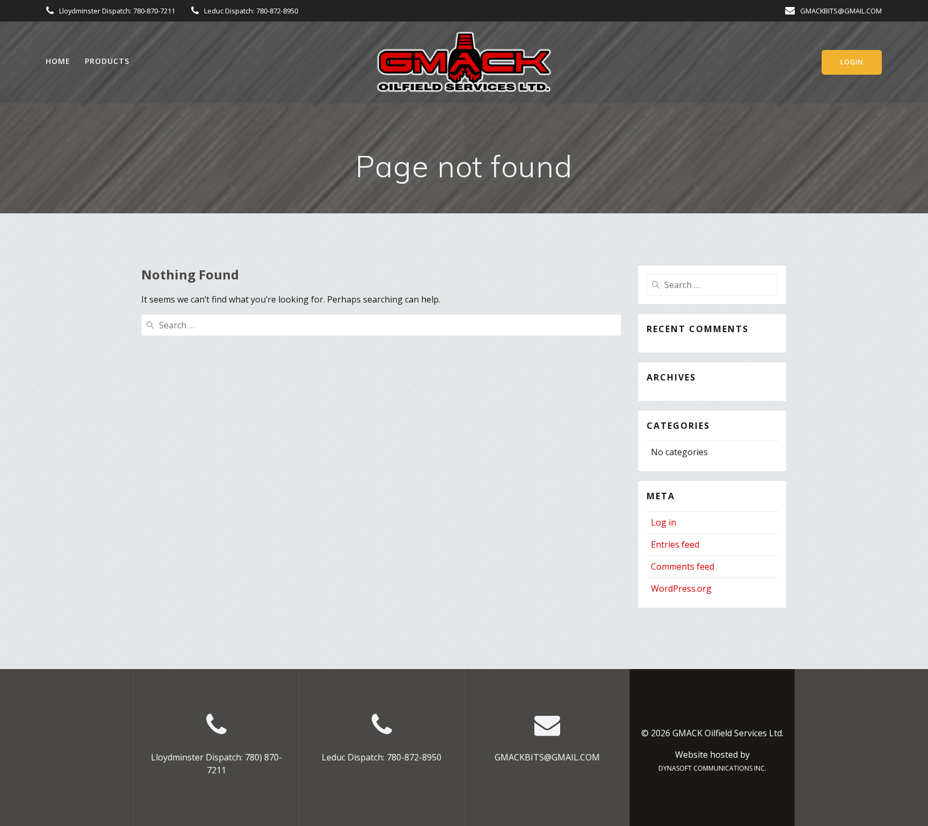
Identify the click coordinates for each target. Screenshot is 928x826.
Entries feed (675, 544)
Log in (663, 522)
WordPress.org (681, 588)
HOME (58, 61)
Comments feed (682, 566)
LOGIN (851, 62)
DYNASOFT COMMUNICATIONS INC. (712, 768)
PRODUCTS (107, 61)
